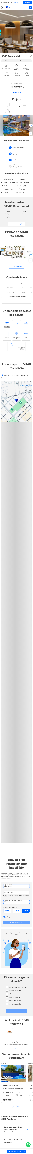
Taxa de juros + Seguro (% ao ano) (12, 900)
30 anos (26, 910)
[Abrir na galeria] (30, 133)
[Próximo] (31, 125)
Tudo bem (27, 2)
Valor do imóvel (8, 884)
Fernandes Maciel (9, 1036)
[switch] (4, 917)
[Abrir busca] (30, 7)
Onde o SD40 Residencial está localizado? (14, 1141)
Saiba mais (15, 2)
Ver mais (17, 1049)
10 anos (7, 910)
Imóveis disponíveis (14, 1001)
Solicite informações (16, 224)
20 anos (16, 910)
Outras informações (14, 1004)
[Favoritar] (31, 56)
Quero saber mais (16, 266)
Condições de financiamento (17, 987)
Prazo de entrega (14, 997)
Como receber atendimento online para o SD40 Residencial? (13, 1129)
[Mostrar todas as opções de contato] (24, 1151)
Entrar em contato (14, 1151)
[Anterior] (13, 1106)
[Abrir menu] (2, 7)
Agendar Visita (16, 93)
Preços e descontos (14, 991)
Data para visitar (13, 994)
